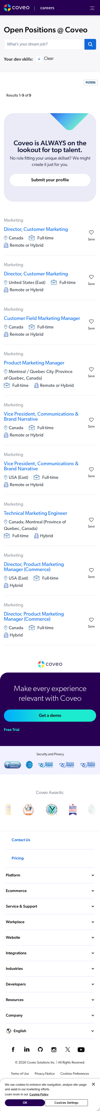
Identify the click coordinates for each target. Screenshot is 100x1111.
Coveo (17, 7)
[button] (90, 44)
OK (25, 1102)
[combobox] (44, 44)
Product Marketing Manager (34, 363)
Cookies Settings (66, 1102)
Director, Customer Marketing (36, 229)
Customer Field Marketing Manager (42, 318)
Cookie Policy (39, 1094)
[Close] (93, 1084)
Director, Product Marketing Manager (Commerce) (34, 567)
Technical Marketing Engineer (35, 513)
